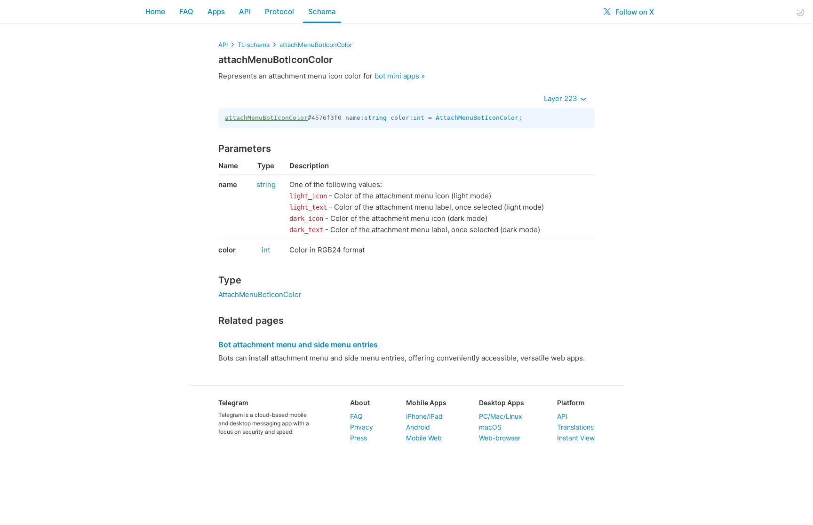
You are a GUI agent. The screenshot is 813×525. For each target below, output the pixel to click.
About (360, 403)
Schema (322, 11)
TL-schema (254, 44)
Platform (571, 403)
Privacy (361, 427)
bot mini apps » (400, 75)
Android (418, 427)
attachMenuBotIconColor (315, 44)
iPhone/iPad (424, 416)
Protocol (279, 11)
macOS (490, 427)
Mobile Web (424, 438)
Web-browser (499, 438)
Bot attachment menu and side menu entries (298, 344)
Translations (575, 427)
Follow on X (634, 12)
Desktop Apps (501, 403)
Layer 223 (561, 98)
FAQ (186, 11)
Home (155, 11)
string (375, 117)
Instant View (576, 438)
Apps (216, 11)
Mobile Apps (426, 403)
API (245, 11)
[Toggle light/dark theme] (800, 12)
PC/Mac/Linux (500, 416)
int (418, 117)
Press (358, 438)
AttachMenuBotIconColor (477, 117)
